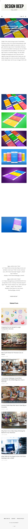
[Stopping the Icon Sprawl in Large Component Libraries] (14, 316)
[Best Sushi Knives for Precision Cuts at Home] (14, 341)
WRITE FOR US (7, 518)
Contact (13, 518)
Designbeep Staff (11, 33)
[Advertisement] (14, 77)
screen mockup (14, 296)
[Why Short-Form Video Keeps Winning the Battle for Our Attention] (14, 420)
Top (14, 526)
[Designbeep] (14, 7)
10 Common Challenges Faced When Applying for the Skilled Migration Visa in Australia (12, 379)
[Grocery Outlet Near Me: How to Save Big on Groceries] (14, 394)
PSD (16, 22)
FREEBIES (13, 22)
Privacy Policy (20, 518)
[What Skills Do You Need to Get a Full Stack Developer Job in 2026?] (14, 445)
